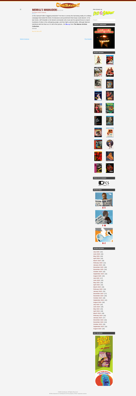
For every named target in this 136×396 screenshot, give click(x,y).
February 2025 (98, 289)
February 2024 (98, 315)
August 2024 (97, 302)
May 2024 (96, 309)
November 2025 (98, 269)
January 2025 (97, 291)
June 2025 (96, 280)
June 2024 (96, 307)
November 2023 (98, 322)
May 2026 (96, 256)
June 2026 (96, 254)
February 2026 (98, 263)
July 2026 (96, 252)
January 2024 (97, 318)
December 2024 (98, 293)
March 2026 (97, 260)
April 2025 (96, 285)
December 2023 (98, 320)
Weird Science (24, 39)
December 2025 (98, 267)
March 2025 (97, 287)
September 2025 (98, 274)
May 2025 (96, 282)
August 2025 (97, 276)
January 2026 (97, 265)
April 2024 (96, 311)
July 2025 (96, 278)
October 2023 (97, 324)
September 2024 (98, 300)
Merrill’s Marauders (45, 10)
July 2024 (96, 304)
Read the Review (36, 31)
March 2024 (97, 313)
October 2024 (97, 298)
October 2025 (97, 271)
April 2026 (96, 258)
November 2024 (98, 296)
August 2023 (97, 328)
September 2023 (98, 326)
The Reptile (88, 39)
